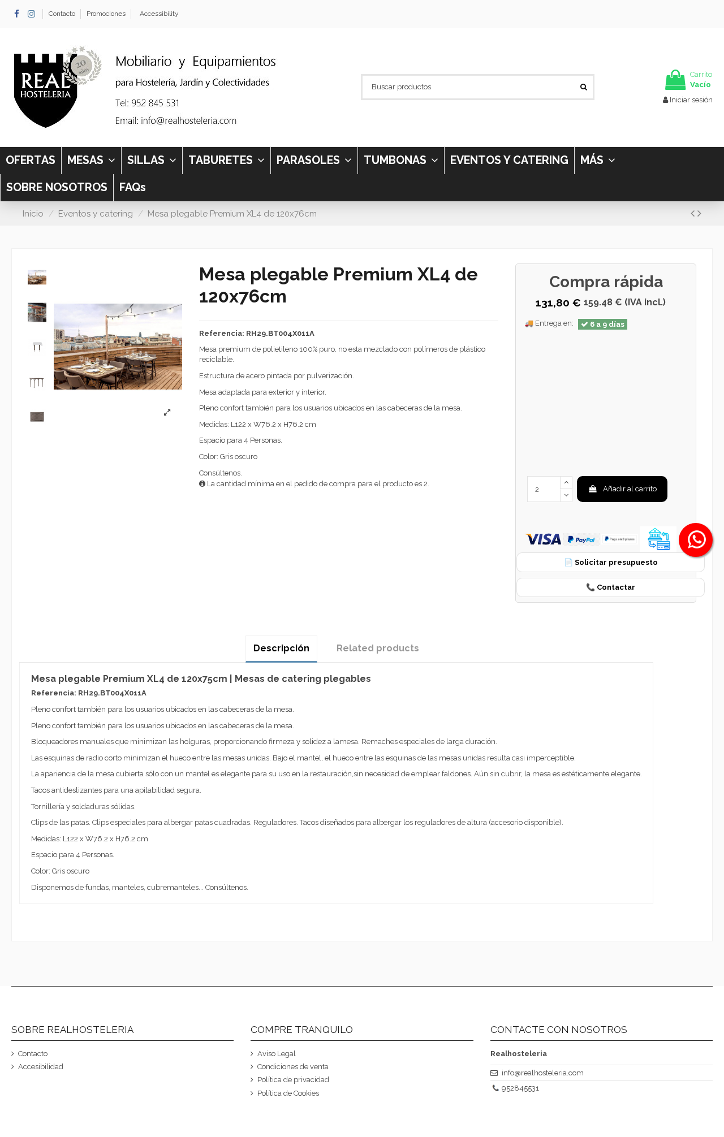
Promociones (106, 14)
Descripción (281, 648)
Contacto (63, 14)
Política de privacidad (293, 1079)
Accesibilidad (40, 1066)
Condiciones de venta (293, 1066)
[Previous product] (694, 213)
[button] (597, 160)
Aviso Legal (276, 1053)
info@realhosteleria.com (543, 1073)
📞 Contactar (610, 587)
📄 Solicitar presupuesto (611, 562)
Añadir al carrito (630, 489)
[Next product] (699, 213)
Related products (378, 648)
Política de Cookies (288, 1093)
